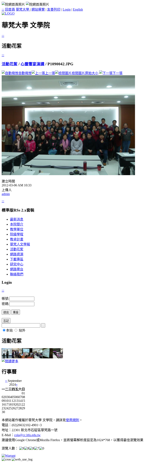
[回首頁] (8, 13)
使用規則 (72, 420)
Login (67, 9)
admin (6, 194)
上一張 (50, 73)
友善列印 (53, 9)
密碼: (5, 304)
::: (3, 9)
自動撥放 (25, 73)
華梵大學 (23, 9)
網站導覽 (38, 9)
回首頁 (10, 9)
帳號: (5, 298)
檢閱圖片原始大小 (85, 73)
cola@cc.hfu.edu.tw (27, 435)
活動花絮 (10, 64)
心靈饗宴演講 (32, 64)
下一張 (117, 73)
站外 (22, 330)
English (78, 9)
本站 (9, 330)
